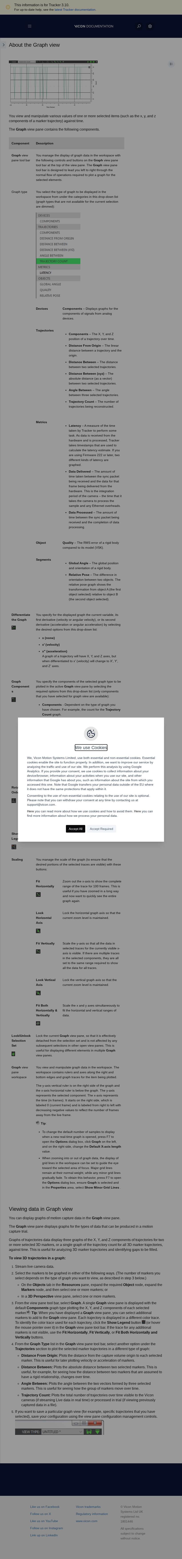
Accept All (75, 829)
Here (30, 811)
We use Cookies (91, 747)
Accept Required (101, 829)
